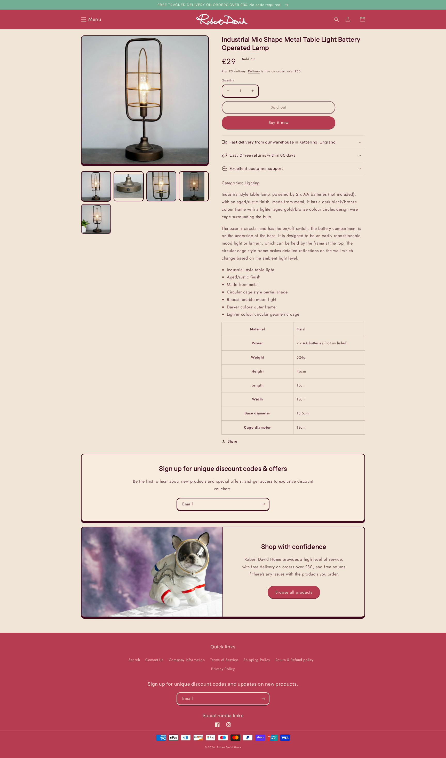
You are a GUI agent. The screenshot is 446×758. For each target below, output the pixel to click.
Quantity (228, 80)
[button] (92, 19)
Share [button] (232, 441)
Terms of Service (224, 659)
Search (134, 659)
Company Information (187, 659)
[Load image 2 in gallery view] (129, 186)
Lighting (252, 183)
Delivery (254, 71)
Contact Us (154, 659)
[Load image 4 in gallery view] (194, 186)
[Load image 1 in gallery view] (96, 186)
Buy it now (279, 122)
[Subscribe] (263, 504)
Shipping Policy (256, 659)
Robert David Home (229, 747)
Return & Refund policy (294, 659)
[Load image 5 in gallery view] (96, 219)
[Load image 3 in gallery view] (161, 186)
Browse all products (293, 592)
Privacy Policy (223, 668)
